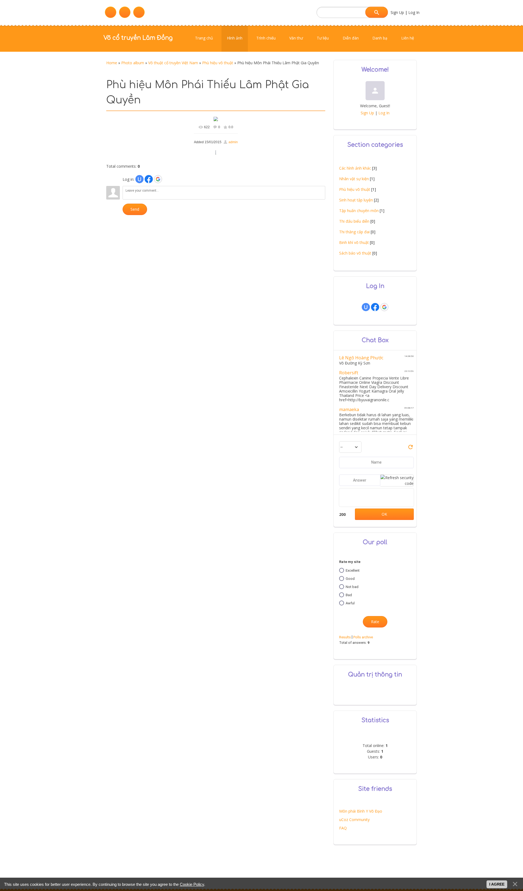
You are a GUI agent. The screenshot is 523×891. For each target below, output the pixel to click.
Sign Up (397, 12)
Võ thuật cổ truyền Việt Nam (173, 62)
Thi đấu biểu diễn (354, 221)
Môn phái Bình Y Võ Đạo (360, 811)
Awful (350, 603)
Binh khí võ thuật (354, 242)
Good (350, 579)
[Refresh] (410, 448)
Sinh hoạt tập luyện (356, 200)
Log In (413, 12)
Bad (349, 595)
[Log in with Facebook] (149, 179)
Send (134, 209)
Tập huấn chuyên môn (359, 210)
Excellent (353, 570)
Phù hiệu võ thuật (217, 62)
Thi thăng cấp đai (354, 231)
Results (345, 637)
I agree (496, 884)
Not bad (352, 587)
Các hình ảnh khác (355, 168)
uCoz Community (354, 819)
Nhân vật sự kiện (354, 178)
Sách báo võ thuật (355, 253)
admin (233, 142)
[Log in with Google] (158, 179)
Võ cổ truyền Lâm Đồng (138, 38)
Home (111, 62)
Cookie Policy (192, 884)
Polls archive (363, 637)
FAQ (343, 828)
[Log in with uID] (139, 179)
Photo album (132, 62)
